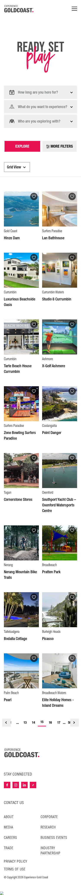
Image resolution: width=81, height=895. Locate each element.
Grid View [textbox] (14, 167)
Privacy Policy (15, 861)
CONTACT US (14, 802)
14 (33, 722)
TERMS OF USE (14, 869)
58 (69, 722)
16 (50, 722)
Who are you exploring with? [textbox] (39, 121)
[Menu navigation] (74, 8)
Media (8, 827)
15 (43, 722)
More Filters (61, 146)
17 (58, 722)
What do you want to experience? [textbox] (42, 106)
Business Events (54, 838)
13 (25, 722)
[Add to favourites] (34, 196)
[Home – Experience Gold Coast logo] (22, 752)
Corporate (49, 817)
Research (48, 827)
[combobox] (40, 92)
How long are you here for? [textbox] (38, 92)
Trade (8, 848)
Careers (10, 838)
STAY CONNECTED (18, 774)
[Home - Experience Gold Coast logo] (19, 8)
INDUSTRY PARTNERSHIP (50, 851)
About (9, 817)
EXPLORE (22, 146)
